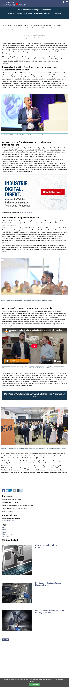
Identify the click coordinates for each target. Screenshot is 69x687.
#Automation (6, 528)
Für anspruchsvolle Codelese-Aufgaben (46, 546)
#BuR (4, 532)
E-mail (15, 491)
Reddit (22, 491)
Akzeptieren (34, 684)
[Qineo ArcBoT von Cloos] (17, 620)
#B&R (4, 530)
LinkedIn (11, 491)
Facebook (4, 491)
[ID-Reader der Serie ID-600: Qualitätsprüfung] (17, 560)
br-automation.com (8, 520)
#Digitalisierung (7, 534)
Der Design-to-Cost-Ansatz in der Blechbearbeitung (48, 584)
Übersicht (6, 640)
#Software (5, 536)
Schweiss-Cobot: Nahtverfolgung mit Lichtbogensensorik (49, 611)
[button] (66, 1)
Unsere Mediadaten (26, 212)
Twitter (8, 491)
